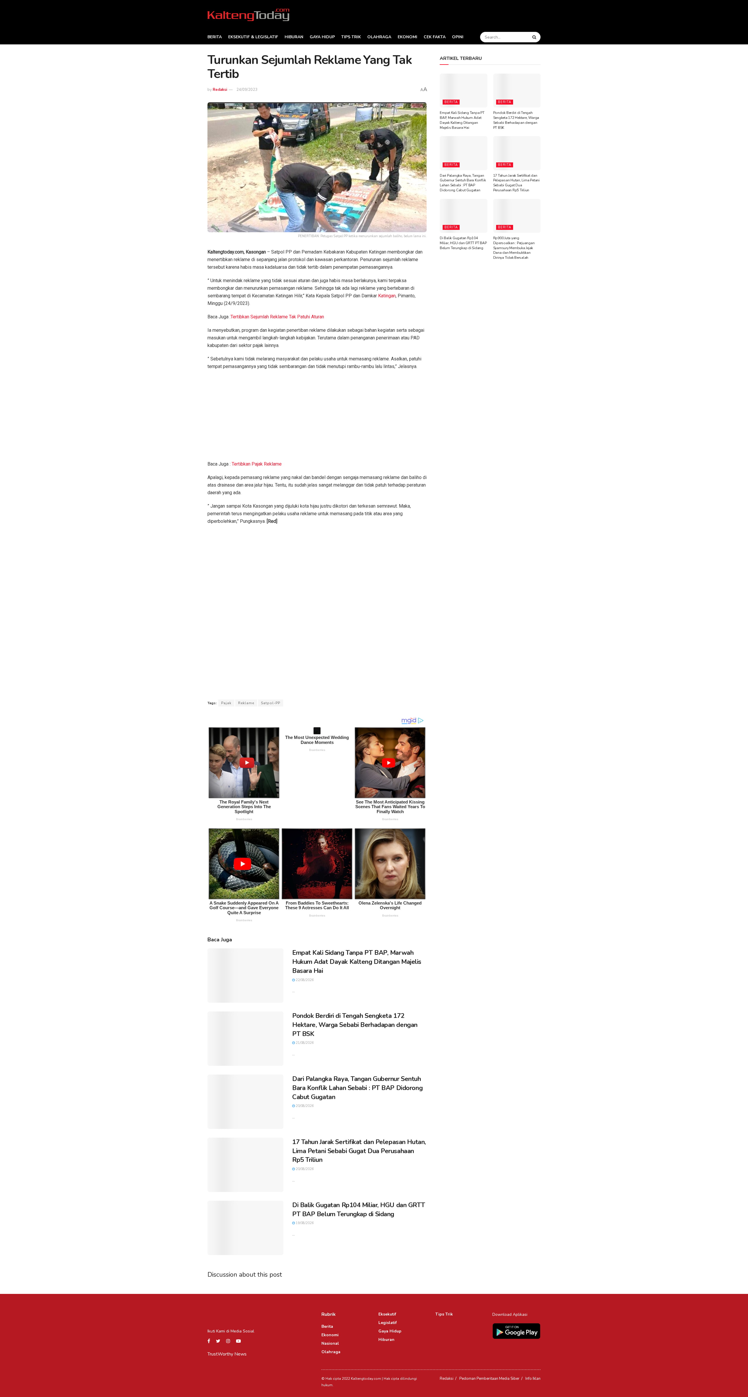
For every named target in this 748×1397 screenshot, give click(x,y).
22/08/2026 (304, 980)
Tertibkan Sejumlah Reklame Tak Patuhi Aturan (277, 317)
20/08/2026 (304, 1106)
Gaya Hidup (322, 37)
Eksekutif (387, 1314)
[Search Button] (535, 37)
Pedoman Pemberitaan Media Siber (489, 1378)
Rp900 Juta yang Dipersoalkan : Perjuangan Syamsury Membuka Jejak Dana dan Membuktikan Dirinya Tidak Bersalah (514, 248)
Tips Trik (351, 37)
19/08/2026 (304, 1223)
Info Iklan (533, 1378)
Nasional (330, 1343)
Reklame (246, 703)
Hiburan (294, 37)
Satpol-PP (270, 703)
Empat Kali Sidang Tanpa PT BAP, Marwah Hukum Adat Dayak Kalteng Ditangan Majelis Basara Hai (356, 961)
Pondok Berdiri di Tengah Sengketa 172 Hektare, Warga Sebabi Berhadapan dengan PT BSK (355, 1024)
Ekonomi (407, 37)
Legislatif (387, 1322)
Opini (457, 37)
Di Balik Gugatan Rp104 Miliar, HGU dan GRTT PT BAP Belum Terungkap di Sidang (358, 1210)
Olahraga (379, 37)
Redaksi (220, 89)
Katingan (387, 296)
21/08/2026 (304, 1043)
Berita (214, 37)
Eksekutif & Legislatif (253, 37)
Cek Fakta (435, 37)
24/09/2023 (246, 89)
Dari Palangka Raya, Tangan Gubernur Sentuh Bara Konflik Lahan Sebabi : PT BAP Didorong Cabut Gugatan (357, 1088)
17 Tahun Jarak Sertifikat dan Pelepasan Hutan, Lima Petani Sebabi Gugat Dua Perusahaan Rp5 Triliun (359, 1151)
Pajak (226, 703)
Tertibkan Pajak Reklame (257, 464)
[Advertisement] (317, 417)
